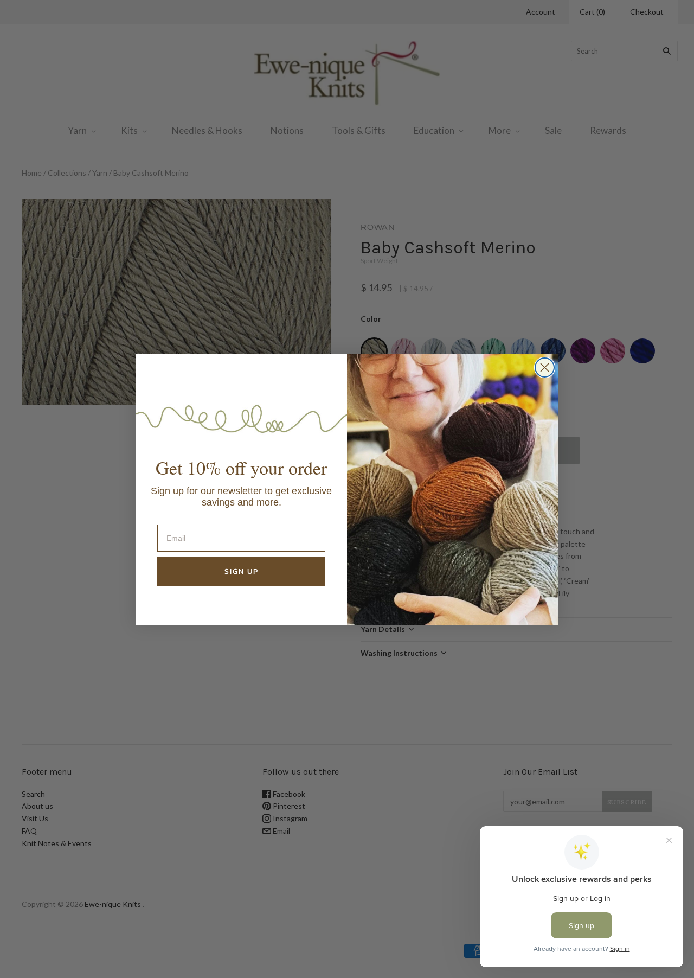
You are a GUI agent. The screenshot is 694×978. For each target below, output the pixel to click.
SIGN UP (241, 571)
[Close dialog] (544, 367)
